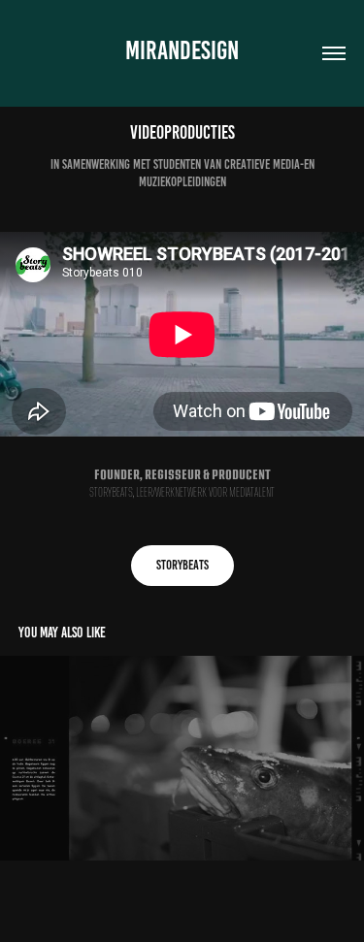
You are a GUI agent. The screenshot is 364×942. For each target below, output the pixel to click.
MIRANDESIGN (182, 50)
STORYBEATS (182, 565)
